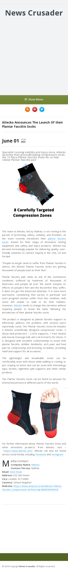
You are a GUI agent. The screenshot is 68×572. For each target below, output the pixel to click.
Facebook (40, 454)
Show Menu (35, 99)
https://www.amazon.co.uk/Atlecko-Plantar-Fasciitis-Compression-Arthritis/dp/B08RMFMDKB (32, 487)
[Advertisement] (34, 56)
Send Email (16, 471)
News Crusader (34, 13)
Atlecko (18, 305)
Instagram (57, 454)
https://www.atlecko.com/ (17, 450)
